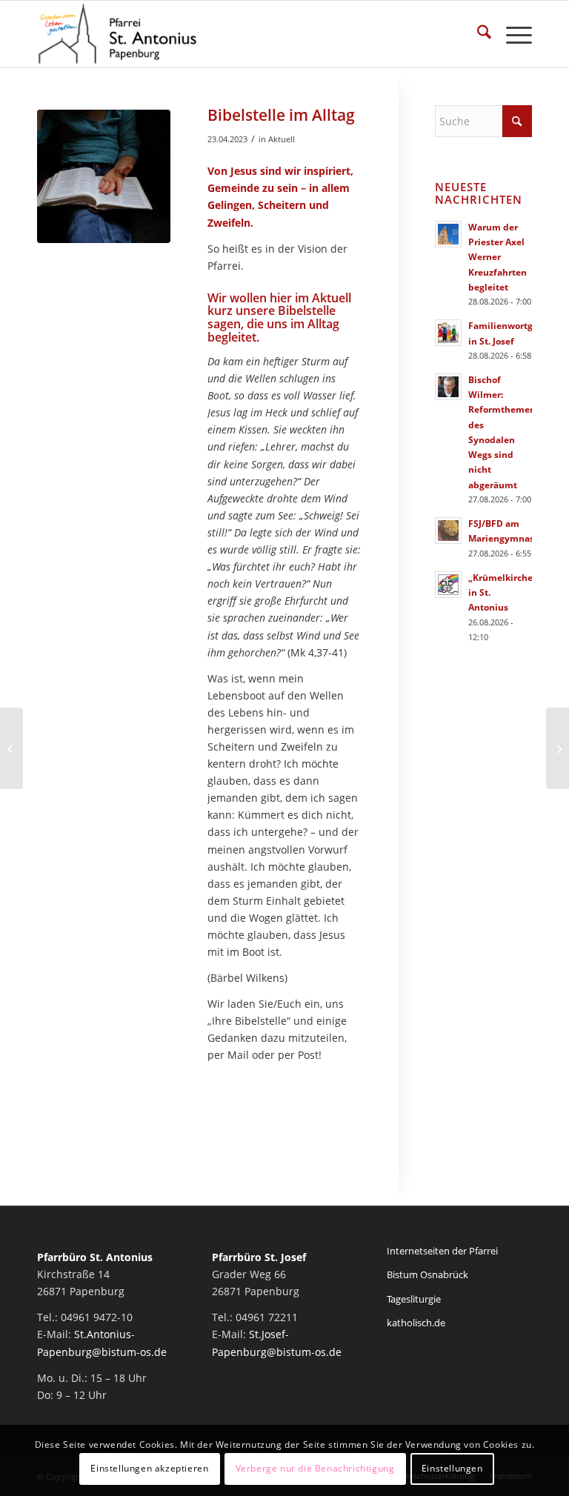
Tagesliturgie (414, 1299)
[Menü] (511, 34)
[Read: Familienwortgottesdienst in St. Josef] (448, 332)
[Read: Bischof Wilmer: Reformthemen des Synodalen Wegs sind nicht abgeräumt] (448, 386)
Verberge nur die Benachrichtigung (315, 1468)
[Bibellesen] (103, 176)
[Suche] (476, 34)
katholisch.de (416, 1322)
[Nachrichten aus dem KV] (11, 748)
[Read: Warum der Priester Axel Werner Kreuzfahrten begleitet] (448, 234)
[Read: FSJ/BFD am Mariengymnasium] (448, 530)
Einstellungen (452, 1468)
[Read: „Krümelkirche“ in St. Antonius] (448, 584)
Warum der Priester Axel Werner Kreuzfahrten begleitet (497, 257)
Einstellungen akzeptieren (149, 1468)
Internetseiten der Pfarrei (442, 1250)
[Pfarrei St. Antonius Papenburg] (117, 34)
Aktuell (281, 138)
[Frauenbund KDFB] (557, 748)
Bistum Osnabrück (427, 1274)
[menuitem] (476, 34)
